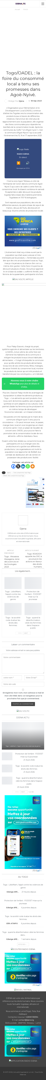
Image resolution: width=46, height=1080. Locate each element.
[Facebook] (13, 466)
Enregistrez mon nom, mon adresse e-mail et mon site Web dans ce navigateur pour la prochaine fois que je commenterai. (23, 696)
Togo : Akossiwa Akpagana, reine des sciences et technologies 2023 (12, 561)
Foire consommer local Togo (22, 472)
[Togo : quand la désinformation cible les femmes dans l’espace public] (33, 609)
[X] (18, 466)
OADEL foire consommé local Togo (13, 475)
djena (9, 472)
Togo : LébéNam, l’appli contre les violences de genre (23, 746)
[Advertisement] (23, 35)
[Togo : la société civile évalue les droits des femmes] (13, 609)
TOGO (5, 577)
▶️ (18, 163)
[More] (32, 466)
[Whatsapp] (28, 466)
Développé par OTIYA (23, 168)
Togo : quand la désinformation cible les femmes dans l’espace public (29, 781)
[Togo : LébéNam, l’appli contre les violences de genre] (13, 583)
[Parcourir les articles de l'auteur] (23, 520)
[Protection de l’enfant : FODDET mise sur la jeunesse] (33, 583)
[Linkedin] (23, 466)
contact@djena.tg (26, 1020)
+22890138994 (31, 1017)
